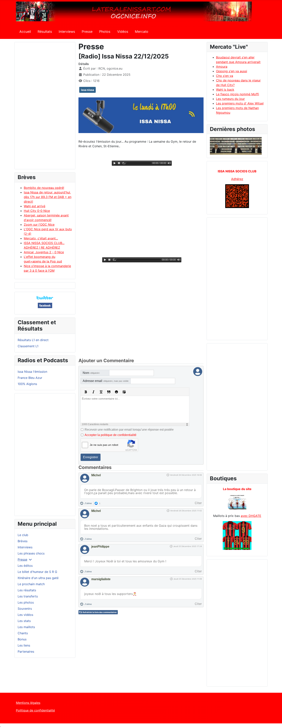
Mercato (141, 32)
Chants (23, 633)
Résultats (45, 32)
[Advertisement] (44, 107)
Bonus (22, 639)
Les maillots (26, 627)
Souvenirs (25, 608)
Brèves (22, 541)
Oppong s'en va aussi (231, 71)
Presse (87, 32)
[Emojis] (116, 392)
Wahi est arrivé (34, 206)
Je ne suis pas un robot (104, 444)
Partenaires (26, 651)
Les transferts (28, 596)
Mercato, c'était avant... (41, 238)
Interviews (67, 32)
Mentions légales (28, 703)
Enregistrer (90, 457)
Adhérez (237, 179)
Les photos (26, 602)
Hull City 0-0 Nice (37, 211)
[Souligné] (101, 392)
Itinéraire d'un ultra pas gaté (38, 578)
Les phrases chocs (31, 553)
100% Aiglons (27, 384)
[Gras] (85, 392)
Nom (91, 372)
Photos (104, 32)
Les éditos (25, 566)
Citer (198, 503)
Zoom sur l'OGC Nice (39, 224)
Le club (23, 535)
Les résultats (27, 590)
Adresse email (106, 381)
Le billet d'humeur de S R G (37, 572)
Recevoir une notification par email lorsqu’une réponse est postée (129, 429)
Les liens (24, 645)
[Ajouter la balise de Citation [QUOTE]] (108, 392)
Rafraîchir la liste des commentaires (100, 612)
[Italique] (93, 392)
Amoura (221, 66)
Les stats (24, 621)
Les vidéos (25, 615)
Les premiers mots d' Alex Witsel (240, 103)
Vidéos (122, 32)
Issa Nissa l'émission (32, 371)
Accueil (25, 32)
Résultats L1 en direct (33, 340)
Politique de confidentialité (35, 710)
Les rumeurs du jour (230, 99)
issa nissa (87, 89)
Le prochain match (31, 584)
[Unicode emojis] (124, 392)
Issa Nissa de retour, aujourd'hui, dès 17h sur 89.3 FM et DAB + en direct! (47, 196)
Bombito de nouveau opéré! (44, 188)
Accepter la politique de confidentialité (110, 435)
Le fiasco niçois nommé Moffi (237, 94)
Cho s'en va (224, 76)
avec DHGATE (251, 516)
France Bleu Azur (30, 378)
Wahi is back (225, 89)
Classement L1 (28, 346)
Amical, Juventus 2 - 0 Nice (44, 252)
